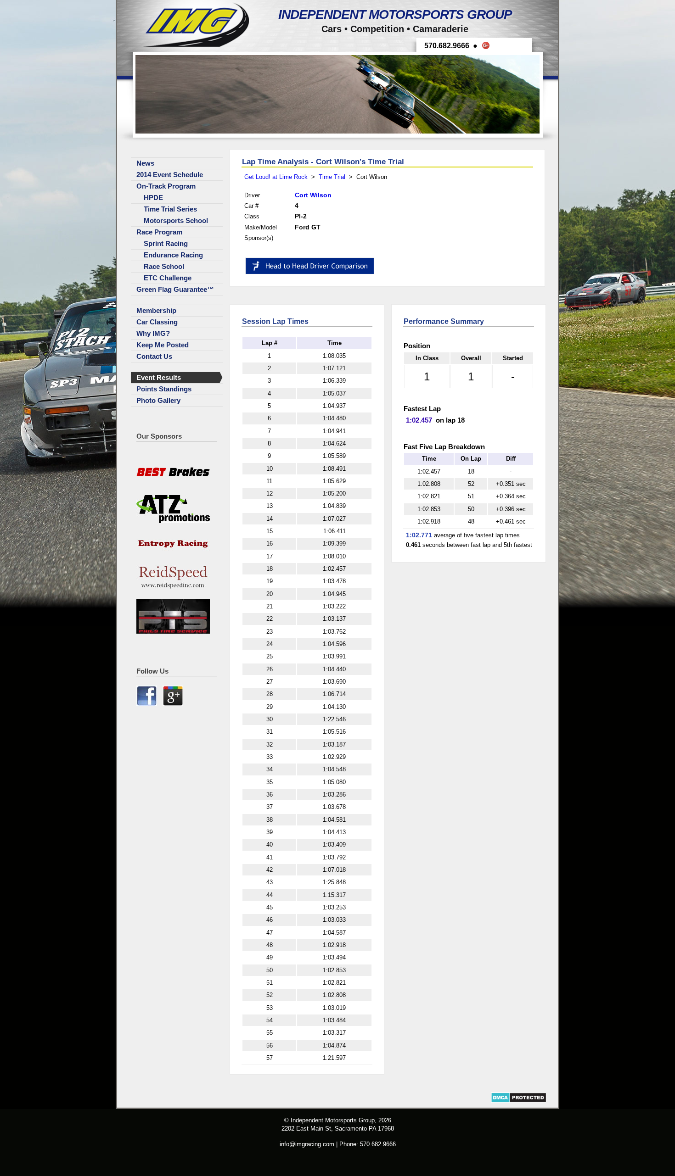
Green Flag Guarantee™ (175, 289)
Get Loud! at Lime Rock (276, 176)
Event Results (158, 377)
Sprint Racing (166, 243)
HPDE (153, 197)
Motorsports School (176, 220)
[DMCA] (518, 1101)
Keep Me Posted (162, 345)
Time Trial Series (170, 209)
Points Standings (163, 389)
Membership (156, 310)
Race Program (159, 232)
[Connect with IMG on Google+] (173, 704)
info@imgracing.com (307, 1144)
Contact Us (154, 356)
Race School (164, 266)
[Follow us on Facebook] (147, 704)
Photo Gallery (158, 400)
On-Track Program (166, 186)
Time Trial (332, 176)
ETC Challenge (167, 278)
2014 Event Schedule (169, 174)
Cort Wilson (313, 195)
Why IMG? (153, 333)
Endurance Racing (173, 255)
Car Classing (157, 322)
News (145, 163)
